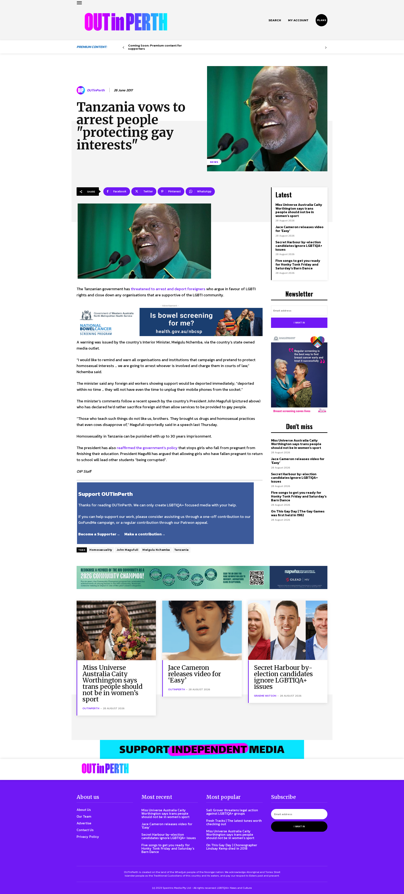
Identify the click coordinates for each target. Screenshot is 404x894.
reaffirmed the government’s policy (147, 448)
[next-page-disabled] (325, 47)
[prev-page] (123, 47)
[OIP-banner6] (202, 749)
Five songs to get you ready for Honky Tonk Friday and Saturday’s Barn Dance (297, 264)
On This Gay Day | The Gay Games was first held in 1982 (297, 513)
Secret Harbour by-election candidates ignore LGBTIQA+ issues (298, 245)
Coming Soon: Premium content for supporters (155, 47)
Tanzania (181, 550)
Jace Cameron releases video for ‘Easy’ (299, 228)
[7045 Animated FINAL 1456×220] (170, 322)
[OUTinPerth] (81, 90)
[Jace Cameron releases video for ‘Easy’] (202, 630)
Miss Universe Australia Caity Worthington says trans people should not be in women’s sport (298, 210)
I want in (299, 323)
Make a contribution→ (144, 534)
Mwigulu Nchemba (156, 550)
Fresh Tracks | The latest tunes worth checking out (234, 822)
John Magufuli (127, 550)
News (214, 162)
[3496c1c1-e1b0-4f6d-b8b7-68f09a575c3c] (202, 577)
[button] (274, 20)
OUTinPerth (96, 90)
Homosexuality (100, 550)
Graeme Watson (265, 696)
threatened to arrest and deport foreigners (168, 289)
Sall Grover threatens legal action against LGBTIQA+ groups (232, 812)
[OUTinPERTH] (126, 21)
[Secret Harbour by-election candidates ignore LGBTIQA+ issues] (287, 630)
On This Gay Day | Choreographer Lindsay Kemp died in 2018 (231, 846)
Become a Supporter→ (99, 534)
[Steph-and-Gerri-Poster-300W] (299, 375)
